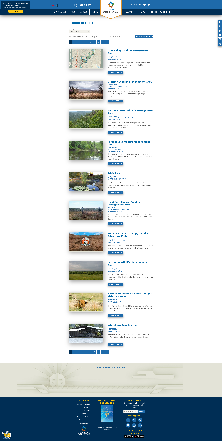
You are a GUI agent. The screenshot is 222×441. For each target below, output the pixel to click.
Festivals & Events (129, 12)
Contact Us (84, 423)
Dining (154, 12)
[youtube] (220, 35)
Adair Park (114, 173)
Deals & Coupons (83, 404)
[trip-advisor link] (140, 425)
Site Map (107, 429)
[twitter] (220, 26)
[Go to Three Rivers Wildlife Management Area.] (86, 150)
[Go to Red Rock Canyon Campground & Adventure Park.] (86, 242)
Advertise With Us (84, 417)
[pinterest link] (140, 420)
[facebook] (220, 22)
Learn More (114, 72)
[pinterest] (220, 31)
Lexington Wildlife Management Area (127, 263)
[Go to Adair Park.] (86, 181)
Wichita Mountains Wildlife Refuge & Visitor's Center (130, 295)
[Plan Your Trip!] (6, 435)
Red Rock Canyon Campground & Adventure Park (128, 234)
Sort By (71, 29)
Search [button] (166, 12)
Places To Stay (95, 12)
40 (96, 37)
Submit (141, 411)
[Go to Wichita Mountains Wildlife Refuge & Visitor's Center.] (86, 302)
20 (93, 37)
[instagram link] (134, 425)
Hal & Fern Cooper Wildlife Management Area (124, 203)
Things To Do (73, 12)
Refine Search (143, 37)
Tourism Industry (83, 411)
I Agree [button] (16, 11)
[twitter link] (134, 420)
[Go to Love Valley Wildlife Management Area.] (86, 59)
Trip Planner (84, 420)
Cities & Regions (84, 12)
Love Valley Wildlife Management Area (128, 51)
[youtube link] (128, 425)
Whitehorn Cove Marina (122, 325)
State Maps (83, 407)
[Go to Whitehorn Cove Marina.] (86, 333)
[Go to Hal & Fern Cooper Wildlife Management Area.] (86, 210)
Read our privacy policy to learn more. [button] (14, 7)
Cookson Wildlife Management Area (130, 81)
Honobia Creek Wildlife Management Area (130, 111)
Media (83, 414)
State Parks (143, 12)
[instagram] (220, 40)
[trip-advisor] (220, 44)
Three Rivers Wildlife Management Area (129, 143)
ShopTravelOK (57, 12)
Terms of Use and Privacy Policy (107, 427)
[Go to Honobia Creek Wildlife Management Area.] (86, 119)
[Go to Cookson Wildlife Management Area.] (86, 90)
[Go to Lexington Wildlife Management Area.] (86, 270)
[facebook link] (128, 420)
